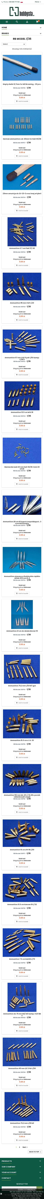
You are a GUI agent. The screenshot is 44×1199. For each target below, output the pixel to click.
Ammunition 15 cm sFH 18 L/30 (22, 850)
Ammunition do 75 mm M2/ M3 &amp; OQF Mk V (22, 1015)
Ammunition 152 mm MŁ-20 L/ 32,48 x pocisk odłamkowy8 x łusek (22, 796)
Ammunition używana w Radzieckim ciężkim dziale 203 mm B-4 (22, 577)
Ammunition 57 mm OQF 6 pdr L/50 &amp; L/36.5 (22, 359)
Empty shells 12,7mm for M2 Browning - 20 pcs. (22, 84)
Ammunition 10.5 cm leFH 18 (22, 412)
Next (25, 1147)
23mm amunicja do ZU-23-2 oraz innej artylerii (22, 193)
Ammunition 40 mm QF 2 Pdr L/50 (22, 1068)
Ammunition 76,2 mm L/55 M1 (22, 1123)
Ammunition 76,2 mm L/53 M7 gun (22, 686)
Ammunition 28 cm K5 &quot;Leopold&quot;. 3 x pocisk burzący (22, 522)
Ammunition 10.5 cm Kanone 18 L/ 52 (22, 904)
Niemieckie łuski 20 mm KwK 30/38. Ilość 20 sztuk (22, 468)
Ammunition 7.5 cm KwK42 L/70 (22, 959)
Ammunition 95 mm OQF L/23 (22, 303)
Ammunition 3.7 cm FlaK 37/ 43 (22, 248)
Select (14, 44)
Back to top (35, 1152)
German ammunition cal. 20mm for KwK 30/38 (22, 139)
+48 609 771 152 (14, 2)
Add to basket (22, 101)
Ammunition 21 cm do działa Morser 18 (22, 631)
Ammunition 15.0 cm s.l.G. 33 (22, 740)
